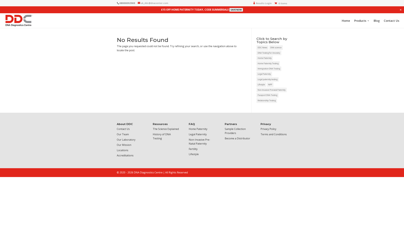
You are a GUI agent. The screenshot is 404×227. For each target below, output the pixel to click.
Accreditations (125, 155)
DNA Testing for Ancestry (269, 53)
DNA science (276, 47)
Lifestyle (261, 84)
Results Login (263, 3)
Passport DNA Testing (267, 95)
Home (346, 21)
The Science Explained (166, 129)
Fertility (193, 149)
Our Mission (124, 145)
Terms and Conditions (274, 134)
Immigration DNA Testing (269, 68)
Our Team (123, 134)
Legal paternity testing (267, 79)
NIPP (270, 84)
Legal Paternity (264, 74)
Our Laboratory (126, 139)
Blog (377, 21)
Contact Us (391, 21)
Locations (122, 150)
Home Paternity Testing (268, 63)
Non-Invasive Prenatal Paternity (271, 90)
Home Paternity (265, 58)
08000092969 (127, 3)
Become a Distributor (237, 138)
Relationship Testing (267, 100)
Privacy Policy (268, 129)
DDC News (262, 47)
